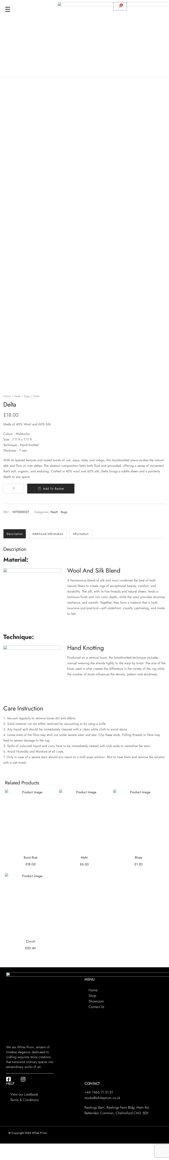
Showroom (96, 1001)
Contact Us (96, 1006)
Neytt (17, 396)
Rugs (27, 396)
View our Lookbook (24, 1094)
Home (7, 396)
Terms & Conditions (24, 1099)
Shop (92, 995)
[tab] (14, 533)
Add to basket (53, 489)
